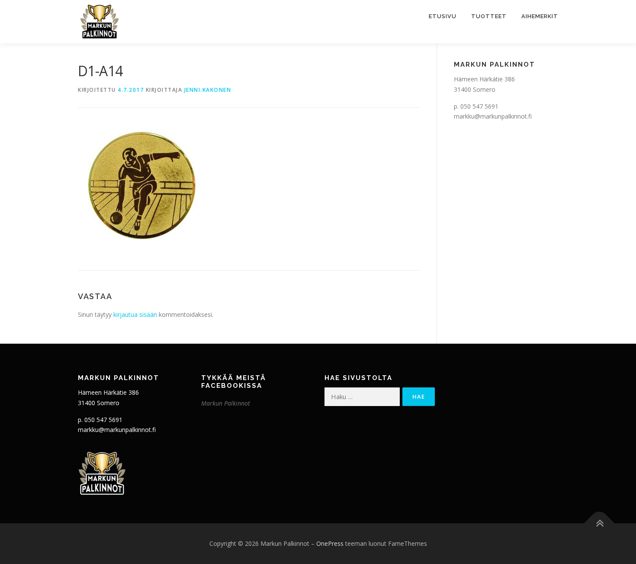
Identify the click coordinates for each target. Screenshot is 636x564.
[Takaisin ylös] (599, 523)
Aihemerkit (539, 16)
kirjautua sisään (135, 314)
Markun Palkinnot (225, 403)
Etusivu (442, 16)
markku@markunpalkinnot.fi (493, 116)
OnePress (330, 543)
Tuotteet (489, 16)
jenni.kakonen (207, 89)
